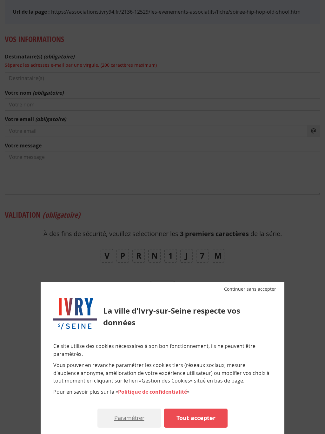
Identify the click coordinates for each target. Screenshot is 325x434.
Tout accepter (196, 418)
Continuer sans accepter (250, 289)
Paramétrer (129, 418)
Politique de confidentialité (152, 391)
